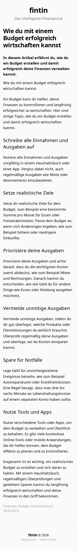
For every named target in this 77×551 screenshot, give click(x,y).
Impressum (28, 539)
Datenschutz (47, 539)
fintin (38, 10)
